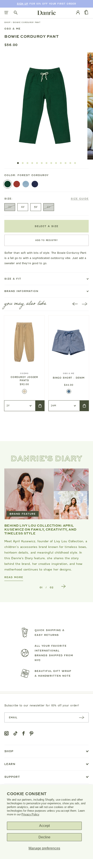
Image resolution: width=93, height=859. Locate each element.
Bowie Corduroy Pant (26, 22)
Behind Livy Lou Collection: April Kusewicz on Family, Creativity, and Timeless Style (40, 529)
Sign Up (22, 3)
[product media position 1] (44, 106)
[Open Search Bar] (16, 13)
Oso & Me (12, 28)
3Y (9, 207)
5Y (36, 207)
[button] (18, 163)
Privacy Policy (30, 814)
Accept (44, 826)
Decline (44, 837)
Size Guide (80, 198)
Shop (7, 22)
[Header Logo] (46, 12)
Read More (13, 577)
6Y (48, 207)
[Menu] (6, 13)
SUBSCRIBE (81, 717)
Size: (46, 198)
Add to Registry (46, 240)
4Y (22, 207)
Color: (26, 175)
